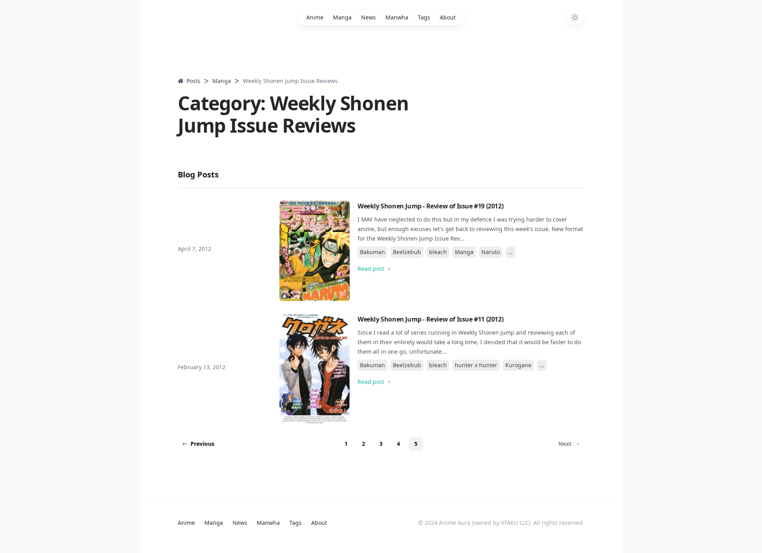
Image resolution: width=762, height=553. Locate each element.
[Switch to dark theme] (574, 17)
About (448, 17)
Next (565, 443)
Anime (314, 17)
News (368, 17)
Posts (193, 81)
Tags (424, 17)
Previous (202, 443)
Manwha (396, 17)
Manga (342, 17)
